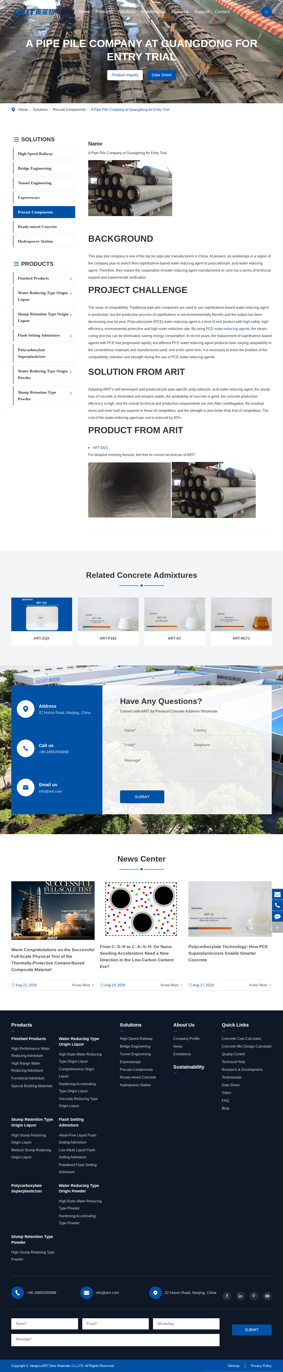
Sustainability (153, 11)
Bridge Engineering (34, 168)
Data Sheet (162, 75)
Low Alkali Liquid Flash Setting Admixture (77, 1153)
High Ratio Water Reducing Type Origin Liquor (80, 1057)
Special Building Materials (31, 1086)
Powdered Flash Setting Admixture (78, 1168)
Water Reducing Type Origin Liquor (43, 296)
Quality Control (233, 1054)
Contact (222, 11)
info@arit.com (50, 791)
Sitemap (233, 1366)
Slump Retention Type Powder (37, 395)
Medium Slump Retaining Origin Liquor (31, 1153)
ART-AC (175, 638)
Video (226, 1093)
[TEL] (277, 905)
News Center (141, 858)
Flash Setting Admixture (39, 335)
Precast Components (69, 109)
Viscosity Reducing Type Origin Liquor (78, 1102)
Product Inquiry (125, 75)
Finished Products (33, 278)
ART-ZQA (42, 638)
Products (104, 11)
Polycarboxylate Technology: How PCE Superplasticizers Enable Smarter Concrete (228, 953)
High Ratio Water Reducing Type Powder (80, 1204)
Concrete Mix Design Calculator (247, 1046)
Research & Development (242, 1069)
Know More (83, 985)
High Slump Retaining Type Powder (33, 1255)
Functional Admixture (27, 1078)
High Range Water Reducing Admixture (27, 1067)
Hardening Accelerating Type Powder (77, 1219)
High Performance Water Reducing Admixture (30, 1052)
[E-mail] (277, 894)
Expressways (29, 197)
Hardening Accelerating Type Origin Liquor (77, 1087)
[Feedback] (277, 916)
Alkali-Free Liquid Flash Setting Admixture (77, 1138)
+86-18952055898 (53, 752)
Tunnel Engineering (35, 183)
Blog (225, 1108)
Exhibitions (182, 1054)
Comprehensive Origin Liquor (76, 1072)
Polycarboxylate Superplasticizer (32, 353)
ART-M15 (100, 448)
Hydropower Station (35, 241)
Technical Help (233, 1062)
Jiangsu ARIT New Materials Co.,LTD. (57, 1366)
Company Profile (186, 1038)
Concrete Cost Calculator (241, 1038)
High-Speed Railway (35, 153)
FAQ (225, 1100)
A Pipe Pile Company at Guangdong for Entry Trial (130, 109)
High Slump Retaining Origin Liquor (28, 1138)
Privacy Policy (261, 1366)
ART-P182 (108, 638)
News (177, 1046)
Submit (142, 797)
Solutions (127, 11)
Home (84, 11)
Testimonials (231, 1077)
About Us (180, 11)
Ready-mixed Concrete (37, 226)
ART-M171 (241, 638)
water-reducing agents (231, 329)
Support (201, 11)
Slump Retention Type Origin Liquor (43, 317)
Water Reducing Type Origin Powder (43, 374)
